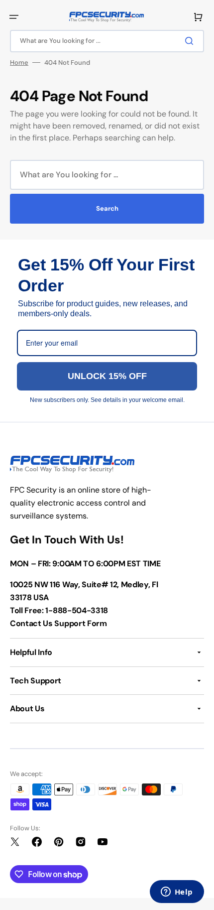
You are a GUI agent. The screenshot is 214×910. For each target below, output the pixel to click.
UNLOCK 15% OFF (107, 376)
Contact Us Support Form (58, 623)
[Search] (191, 41)
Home (19, 62)
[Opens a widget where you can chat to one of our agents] (176, 892)
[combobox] (107, 41)
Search (107, 208)
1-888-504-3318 (76, 610)
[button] (14, 17)
